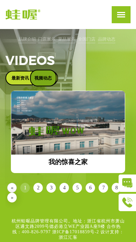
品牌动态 (106, 39)
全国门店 (86, 39)
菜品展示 (66, 39)
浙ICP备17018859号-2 (75, 231)
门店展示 (46, 39)
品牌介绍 (27, 39)
